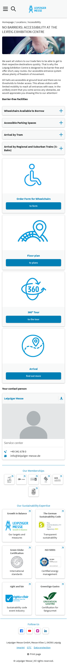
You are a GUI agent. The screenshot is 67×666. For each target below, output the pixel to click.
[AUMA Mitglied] (21, 479)
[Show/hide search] (13, 9)
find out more (33, 376)
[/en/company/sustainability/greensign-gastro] (50, 598)
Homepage (8, 22)
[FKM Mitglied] (33, 479)
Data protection (42, 647)
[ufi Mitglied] (9, 479)
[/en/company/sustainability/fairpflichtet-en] (17, 598)
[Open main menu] (5, 9)
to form (33, 205)
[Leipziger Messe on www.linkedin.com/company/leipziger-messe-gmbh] (46, 631)
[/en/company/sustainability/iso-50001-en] (50, 562)
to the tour (33, 319)
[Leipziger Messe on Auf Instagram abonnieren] (37, 631)
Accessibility (34, 22)
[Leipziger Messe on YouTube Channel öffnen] (29, 631)
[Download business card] (61, 398)
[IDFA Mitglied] (46, 479)
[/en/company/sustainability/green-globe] (17, 562)
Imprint (21, 647)
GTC (29, 647)
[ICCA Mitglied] (33, 491)
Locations (21, 22)
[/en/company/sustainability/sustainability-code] (50, 525)
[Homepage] (37, 9)
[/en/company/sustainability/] (17, 525)
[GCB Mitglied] (58, 479)
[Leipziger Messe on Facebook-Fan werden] (21, 631)
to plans (33, 262)
